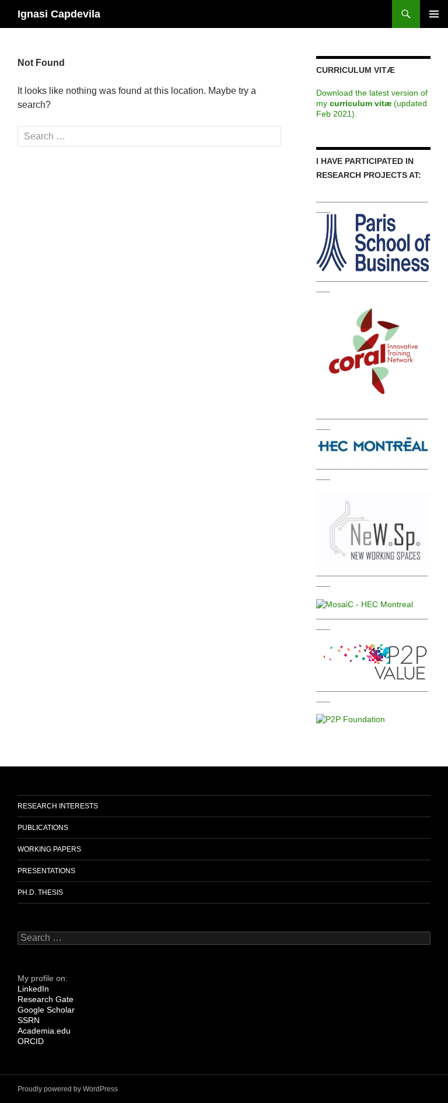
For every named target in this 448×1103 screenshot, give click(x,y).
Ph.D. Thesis (40, 892)
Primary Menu (434, 14)
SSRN (29, 1020)
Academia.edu (44, 1030)
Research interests (58, 806)
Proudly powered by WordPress (68, 1089)
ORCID (31, 1041)
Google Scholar (46, 1009)
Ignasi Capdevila (59, 14)
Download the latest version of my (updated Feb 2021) (372, 103)
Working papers (49, 849)
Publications (43, 828)
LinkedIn (33, 988)
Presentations (46, 871)
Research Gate (46, 999)
